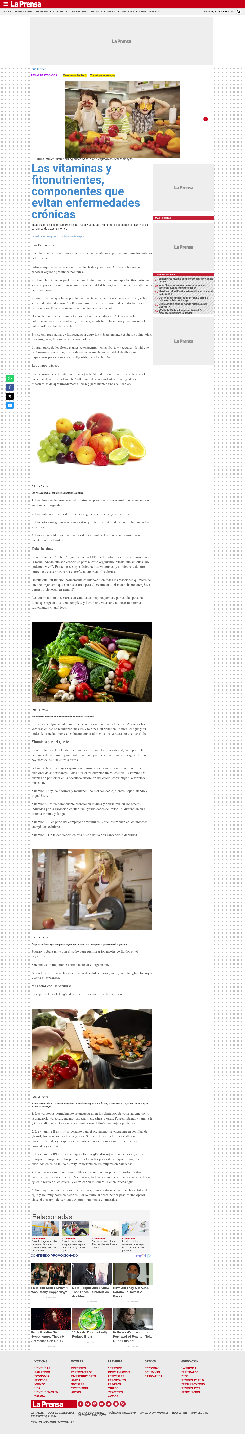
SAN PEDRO (42, 1372)
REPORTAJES (117, 1380)
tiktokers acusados (102, 75)
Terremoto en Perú (75, 75)
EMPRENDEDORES (83, 1376)
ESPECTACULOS (81, 1372)
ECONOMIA (41, 1376)
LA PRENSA (189, 1368)
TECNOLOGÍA (79, 1388)
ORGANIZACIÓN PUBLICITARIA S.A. (53, 1422)
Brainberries (51, 1298)
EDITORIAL (152, 1368)
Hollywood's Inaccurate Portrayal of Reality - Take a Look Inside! (132, 1337)
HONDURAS (42, 1368)
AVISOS (113, 1396)
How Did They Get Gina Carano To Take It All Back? (130, 1292)
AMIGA (75, 1380)
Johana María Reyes (72, 236)
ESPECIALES (116, 1376)
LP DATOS (114, 1384)
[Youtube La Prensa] (102, 1404)
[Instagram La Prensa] (95, 1404)
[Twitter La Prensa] (88, 1404)
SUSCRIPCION (190, 1392)
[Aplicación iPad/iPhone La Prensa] (109, 1404)
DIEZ (184, 1376)
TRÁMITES (115, 1392)
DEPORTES (78, 1368)
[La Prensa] (48, 1404)
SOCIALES (77, 1384)
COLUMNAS (152, 1372)
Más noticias (163, 218)
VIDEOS (113, 1388)
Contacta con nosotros (154, 1412)
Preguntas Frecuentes (92, 1415)
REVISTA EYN (190, 1388)
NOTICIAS (40, 1361)
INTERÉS (77, 1361)
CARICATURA (154, 1376)
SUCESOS (40, 1380)
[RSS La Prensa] (123, 1404)
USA (37, 1388)
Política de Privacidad (122, 1412)
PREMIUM (115, 1361)
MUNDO (39, 1384)
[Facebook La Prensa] (81, 1404)
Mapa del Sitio (199, 1412)
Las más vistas (166, 274)
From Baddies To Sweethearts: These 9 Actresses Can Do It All (48, 1337)
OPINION (150, 1361)
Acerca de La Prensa (91, 1412)
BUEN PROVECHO (193, 1384)
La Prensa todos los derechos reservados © (52, 1414)
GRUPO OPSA (190, 1361)
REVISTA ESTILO (192, 1380)
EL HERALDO (189, 1372)
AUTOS (76, 1392)
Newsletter (179, 1412)
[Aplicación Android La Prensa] (116, 1404)
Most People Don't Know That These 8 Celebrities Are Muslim (90, 1292)
